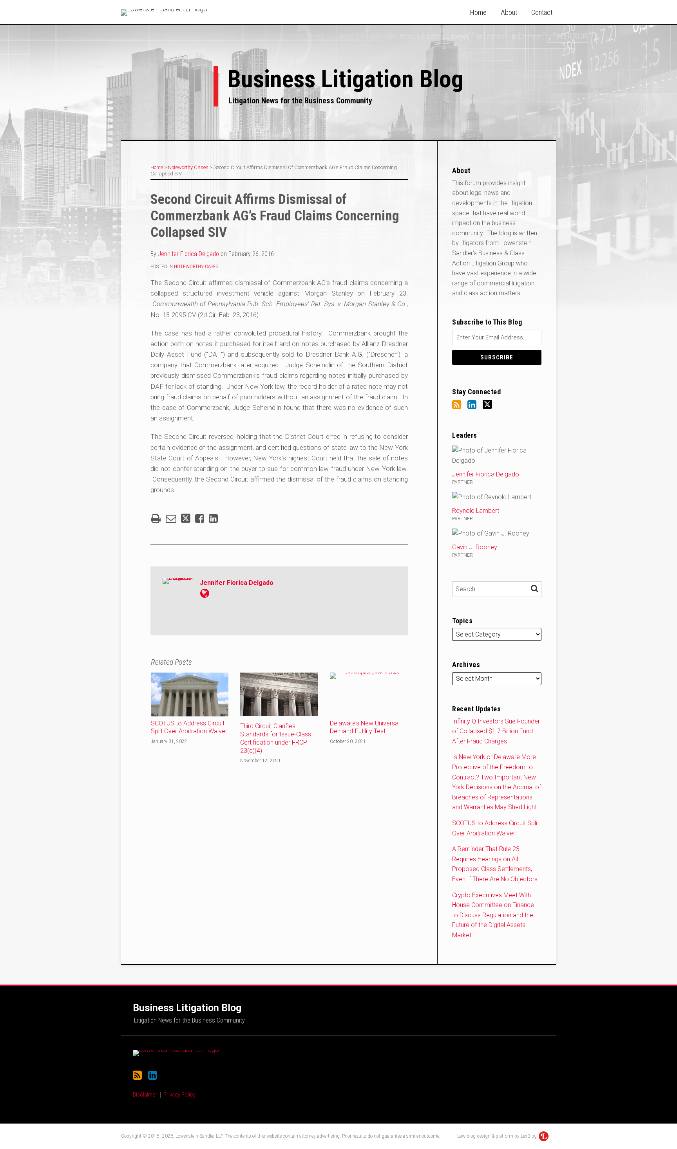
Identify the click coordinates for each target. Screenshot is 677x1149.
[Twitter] (487, 404)
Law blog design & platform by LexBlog (497, 1136)
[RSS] (456, 404)
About (509, 12)
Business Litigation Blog (345, 79)
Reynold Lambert (475, 510)
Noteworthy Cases (188, 167)
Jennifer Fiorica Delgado (188, 254)
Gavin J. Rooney (474, 547)
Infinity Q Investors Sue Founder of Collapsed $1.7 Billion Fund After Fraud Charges (496, 731)
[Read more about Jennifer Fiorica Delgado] (204, 593)
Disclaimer (145, 1094)
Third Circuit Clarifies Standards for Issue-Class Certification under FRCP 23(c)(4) (275, 738)
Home (478, 12)
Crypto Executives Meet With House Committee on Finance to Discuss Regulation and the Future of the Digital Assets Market (493, 915)
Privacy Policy (179, 1094)
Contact (541, 12)
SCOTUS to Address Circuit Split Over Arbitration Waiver (189, 727)
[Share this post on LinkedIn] (213, 518)
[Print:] (156, 518)
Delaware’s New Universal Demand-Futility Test (365, 727)
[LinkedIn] (471, 404)
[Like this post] (199, 518)
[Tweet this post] (185, 518)
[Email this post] (171, 518)
